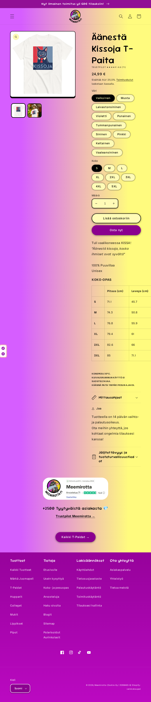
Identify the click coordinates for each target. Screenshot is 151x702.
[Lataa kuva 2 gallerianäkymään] (34, 110)
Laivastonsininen (108, 107)
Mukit (14, 614)
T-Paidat (16, 588)
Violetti (101, 116)
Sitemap (49, 623)
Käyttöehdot (85, 570)
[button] (12, 16)
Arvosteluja (51, 597)
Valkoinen (103, 98)
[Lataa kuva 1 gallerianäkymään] (18, 110)
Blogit (47, 614)
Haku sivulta (52, 605)
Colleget (16, 605)
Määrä (96, 195)
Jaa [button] (98, 408)
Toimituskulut (124, 79)
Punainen (124, 116)
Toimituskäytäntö (89, 597)
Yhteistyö (116, 579)
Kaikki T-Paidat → (75, 537)
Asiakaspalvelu (120, 570)
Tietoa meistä (119, 588)
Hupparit (16, 597)
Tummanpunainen (109, 125)
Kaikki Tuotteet (20, 570)
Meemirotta (100, 685)
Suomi (18, 688)
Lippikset (16, 623)
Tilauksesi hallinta (89, 605)
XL (97, 177)
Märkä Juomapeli (22, 579)
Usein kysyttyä (53, 579)
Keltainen (103, 143)
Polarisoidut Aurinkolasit (51, 635)
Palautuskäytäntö (89, 588)
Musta (125, 98)
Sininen (101, 134)
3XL (128, 177)
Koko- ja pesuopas (56, 588)
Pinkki (121, 134)
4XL (98, 186)
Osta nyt (116, 230)
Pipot (13, 632)
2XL (112, 177)
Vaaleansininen (107, 152)
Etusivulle (50, 570)
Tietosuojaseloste (89, 579)
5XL (114, 186)
